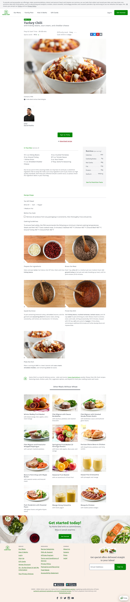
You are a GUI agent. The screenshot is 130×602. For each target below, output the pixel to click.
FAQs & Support (47, 552)
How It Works (23, 552)
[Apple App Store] (58, 584)
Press (65, 555)
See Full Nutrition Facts (94, 182)
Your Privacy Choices (26, 574)
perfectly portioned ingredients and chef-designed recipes (52, 591)
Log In (109, 13)
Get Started (121, 13)
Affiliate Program (47, 555)
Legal (65, 558)
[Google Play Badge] (71, 584)
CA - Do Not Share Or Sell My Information (29, 569)
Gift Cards (22, 561)
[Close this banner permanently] (127, 4)
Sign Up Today (65, 135)
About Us (66, 549)
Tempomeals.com (65, 593)
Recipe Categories (47, 549)
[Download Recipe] (104, 34)
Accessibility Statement (49, 573)
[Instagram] (69, 598)
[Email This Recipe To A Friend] (100, 34)
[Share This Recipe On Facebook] (91, 34)
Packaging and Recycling (50, 567)
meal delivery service (68, 589)
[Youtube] (72, 598)
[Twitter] (65, 598)
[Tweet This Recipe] (94, 34)
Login (21, 555)
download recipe (66, 141)
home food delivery (74, 377)
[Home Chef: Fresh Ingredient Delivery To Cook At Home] (7, 549)
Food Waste (45, 570)
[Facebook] (57, 598)
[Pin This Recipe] (97, 34)
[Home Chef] (6, 12)
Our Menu (22, 549)
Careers (66, 552)
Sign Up (21, 558)
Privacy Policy (32, 6)
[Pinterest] (61, 598)
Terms (20, 6)
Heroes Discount (25, 564)
